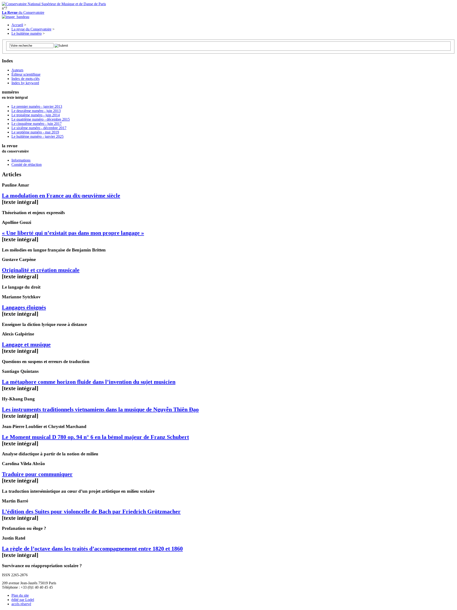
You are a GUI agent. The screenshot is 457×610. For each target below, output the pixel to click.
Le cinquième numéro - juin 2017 (36, 124)
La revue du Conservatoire (31, 29)
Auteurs (17, 70)
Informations (20, 160)
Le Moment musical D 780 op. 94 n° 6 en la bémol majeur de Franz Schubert (95, 437)
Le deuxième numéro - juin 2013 (36, 111)
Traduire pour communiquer (37, 474)
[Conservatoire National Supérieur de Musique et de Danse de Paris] (54, 4)
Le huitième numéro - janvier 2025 (37, 136)
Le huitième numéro (26, 33)
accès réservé (21, 604)
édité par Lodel (22, 600)
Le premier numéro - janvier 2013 (36, 106)
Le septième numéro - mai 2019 (35, 132)
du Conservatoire (23, 12)
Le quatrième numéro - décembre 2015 (40, 119)
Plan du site (20, 595)
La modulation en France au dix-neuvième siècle (61, 195)
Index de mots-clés (25, 79)
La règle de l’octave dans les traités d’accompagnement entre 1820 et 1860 (92, 549)
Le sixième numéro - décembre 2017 (38, 128)
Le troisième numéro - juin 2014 (35, 115)
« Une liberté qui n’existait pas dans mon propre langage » (73, 233)
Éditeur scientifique (25, 74)
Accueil (17, 25)
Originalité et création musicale (40, 270)
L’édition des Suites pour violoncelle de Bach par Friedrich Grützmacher (91, 511)
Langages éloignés (24, 307)
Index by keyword (25, 83)
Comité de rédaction (26, 164)
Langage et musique (26, 344)
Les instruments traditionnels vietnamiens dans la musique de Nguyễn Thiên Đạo (100, 409)
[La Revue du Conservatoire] (15, 17)
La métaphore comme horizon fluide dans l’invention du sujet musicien (88, 382)
